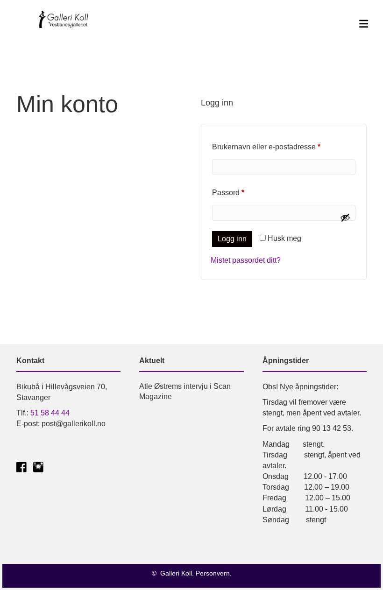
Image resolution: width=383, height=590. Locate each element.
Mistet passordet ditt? (246, 260)
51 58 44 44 (50, 413)
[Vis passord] (345, 217)
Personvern (213, 573)
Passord (241, 192)
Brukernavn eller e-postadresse (280, 146)
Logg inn (232, 239)
